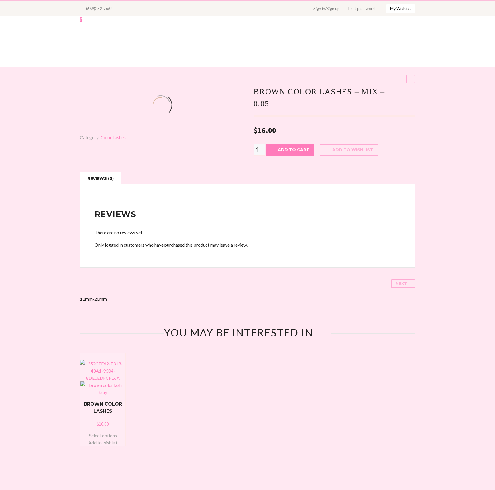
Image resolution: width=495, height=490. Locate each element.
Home (86, 45)
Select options (103, 435)
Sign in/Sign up (326, 8)
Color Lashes (113, 137)
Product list (122, 45)
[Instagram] (135, 8)
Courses (402, 45)
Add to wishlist (352, 149)
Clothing (223, 45)
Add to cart (293, 149)
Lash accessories (175, 45)
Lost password (361, 8)
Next (401, 283)
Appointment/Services (349, 45)
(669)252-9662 (99, 8)
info (430, 45)
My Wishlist (400, 8)
